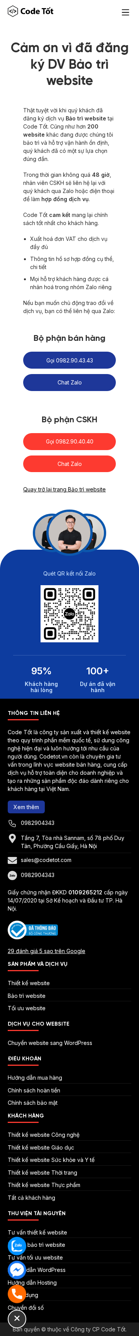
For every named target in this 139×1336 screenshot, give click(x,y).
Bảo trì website (27, 995)
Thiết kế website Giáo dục (41, 1147)
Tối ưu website (27, 1008)
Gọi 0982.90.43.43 (69, 360)
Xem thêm (26, 807)
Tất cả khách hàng (31, 1197)
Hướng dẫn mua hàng (35, 1077)
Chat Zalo (70, 382)
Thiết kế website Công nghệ (44, 1134)
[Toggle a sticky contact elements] (17, 1319)
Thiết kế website (29, 983)
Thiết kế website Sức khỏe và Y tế (51, 1160)
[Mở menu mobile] (125, 12)
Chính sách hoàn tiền (34, 1090)
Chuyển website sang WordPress (50, 1043)
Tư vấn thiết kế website (37, 1232)
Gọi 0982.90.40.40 (69, 441)
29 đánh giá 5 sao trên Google (46, 951)
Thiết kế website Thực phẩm (44, 1185)
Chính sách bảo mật (33, 1102)
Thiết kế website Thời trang (42, 1172)
